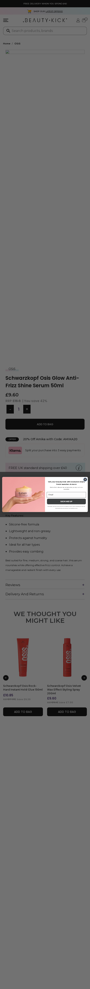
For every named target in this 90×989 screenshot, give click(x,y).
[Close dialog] (85, 479)
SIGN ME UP (66, 501)
